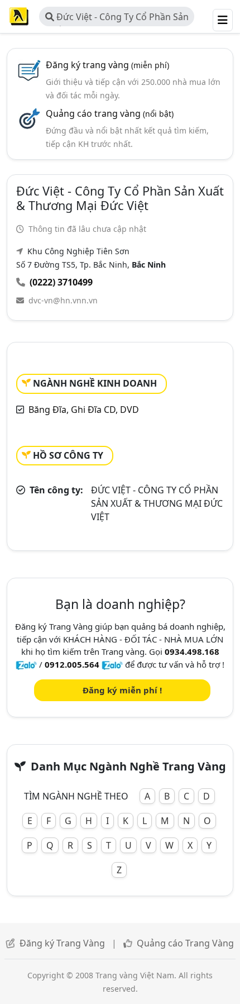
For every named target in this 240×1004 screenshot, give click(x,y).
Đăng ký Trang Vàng (62, 943)
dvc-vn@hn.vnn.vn (63, 300)
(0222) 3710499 (61, 282)
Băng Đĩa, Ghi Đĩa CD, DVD (83, 409)
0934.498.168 (192, 651)
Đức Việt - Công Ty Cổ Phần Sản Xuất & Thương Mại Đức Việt (117, 18)
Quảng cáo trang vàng (110, 113)
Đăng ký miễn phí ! (122, 690)
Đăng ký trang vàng (107, 65)
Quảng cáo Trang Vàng (185, 943)
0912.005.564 (72, 664)
